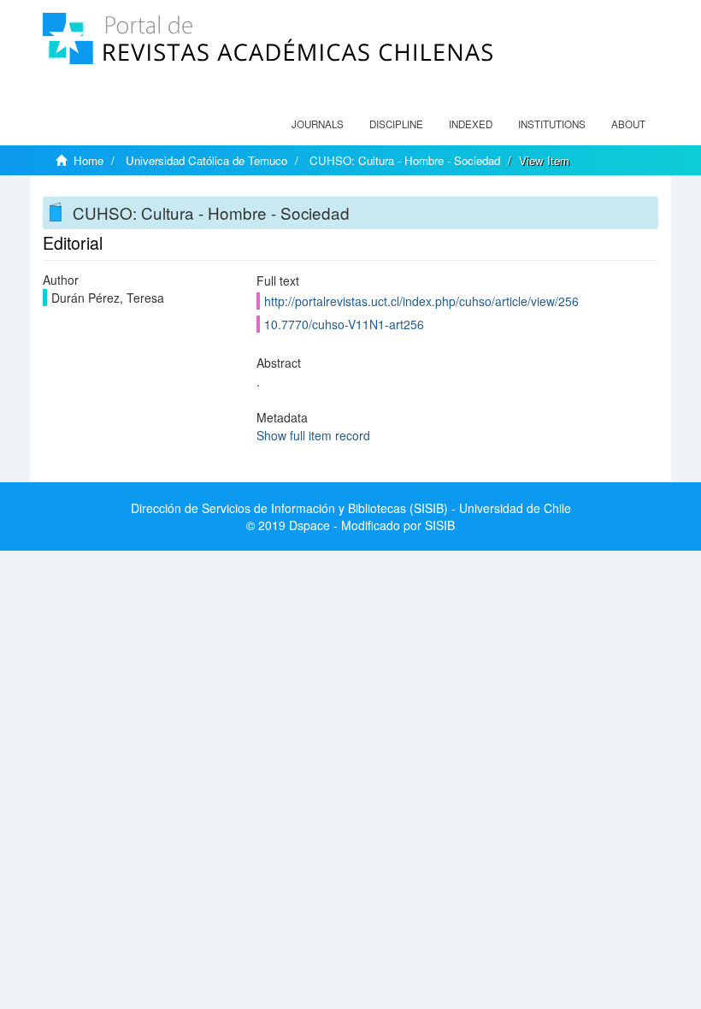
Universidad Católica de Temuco (206, 160)
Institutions (552, 124)
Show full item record (313, 435)
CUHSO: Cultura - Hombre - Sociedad (404, 160)
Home (88, 160)
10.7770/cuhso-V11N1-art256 (344, 324)
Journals (318, 124)
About (628, 124)
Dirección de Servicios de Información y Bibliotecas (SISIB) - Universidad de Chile (351, 507)
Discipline (396, 124)
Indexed (470, 124)
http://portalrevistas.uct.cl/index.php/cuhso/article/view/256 (421, 301)
